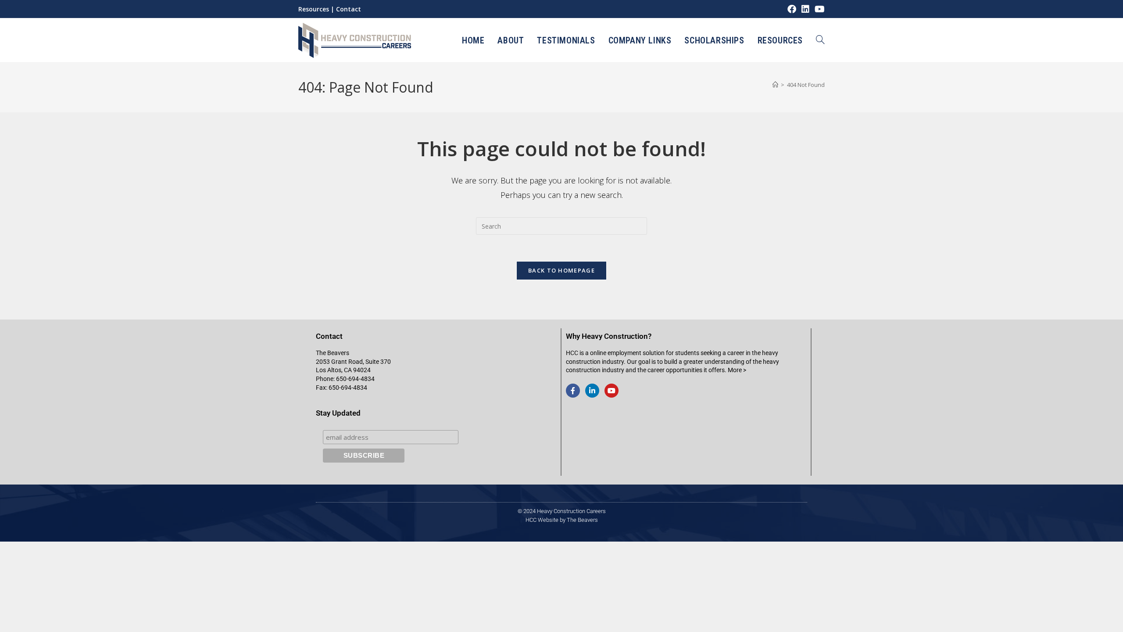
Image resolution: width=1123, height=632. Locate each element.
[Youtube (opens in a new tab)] (818, 9)
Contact (348, 9)
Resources (313, 9)
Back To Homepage (561, 270)
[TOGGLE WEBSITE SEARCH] (820, 40)
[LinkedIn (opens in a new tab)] (805, 9)
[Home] (775, 85)
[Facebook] (573, 391)
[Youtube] (611, 391)
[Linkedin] (592, 391)
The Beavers (582, 520)
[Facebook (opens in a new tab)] (792, 9)
